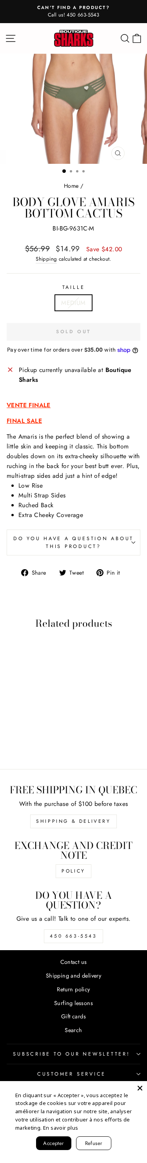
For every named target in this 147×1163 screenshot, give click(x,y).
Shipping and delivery (73, 976)
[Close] (140, 1088)
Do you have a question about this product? (73, 542)
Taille (73, 287)
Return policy (73, 989)
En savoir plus (60, 1127)
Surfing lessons (73, 1003)
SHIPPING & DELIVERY (73, 821)
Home (71, 186)
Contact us (73, 962)
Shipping (46, 259)
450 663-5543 (73, 936)
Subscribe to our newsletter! (71, 1054)
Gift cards (73, 1016)
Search (73, 1030)
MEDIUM (73, 302)
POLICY (73, 871)
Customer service (71, 1074)
